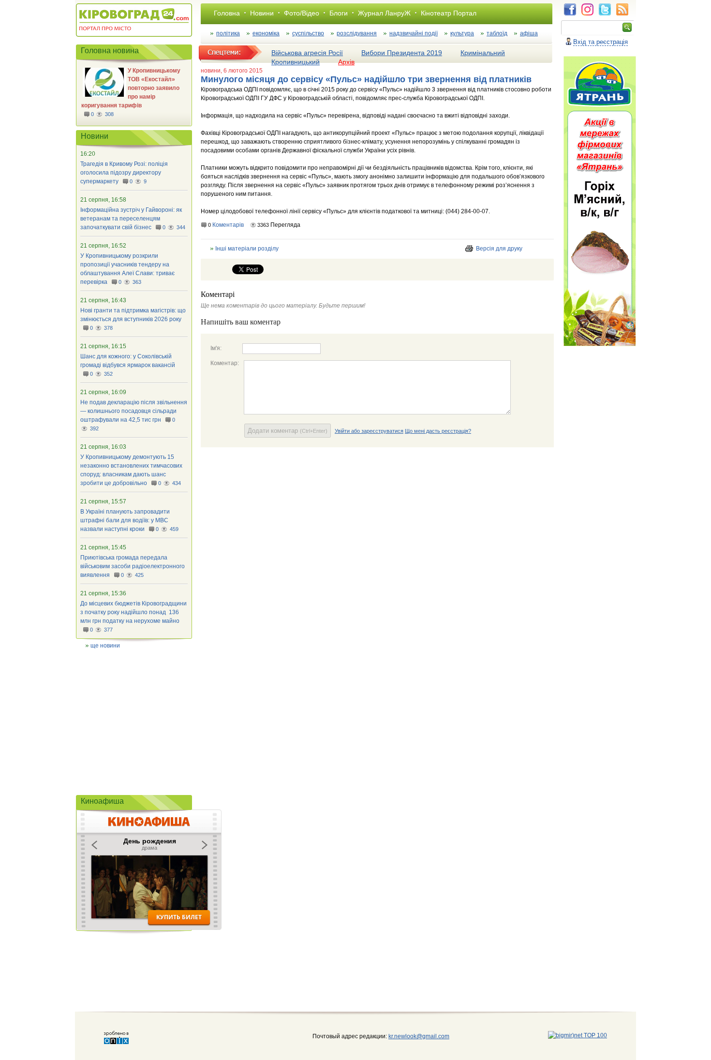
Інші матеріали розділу (247, 248)
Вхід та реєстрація (600, 41)
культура (462, 33)
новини (211, 70)
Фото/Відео (301, 13)
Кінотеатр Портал (448, 13)
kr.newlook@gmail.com (409, 1036)
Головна (227, 13)
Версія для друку (499, 248)
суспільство (308, 33)
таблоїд (497, 33)
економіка (266, 33)
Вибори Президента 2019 (401, 53)
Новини (262, 13)
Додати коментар (287, 430)
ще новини (105, 645)
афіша (529, 33)
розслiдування (357, 33)
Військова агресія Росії (307, 53)
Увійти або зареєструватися (369, 431)
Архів (346, 62)
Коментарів (228, 224)
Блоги (338, 13)
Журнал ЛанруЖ (384, 13)
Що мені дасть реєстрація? (438, 431)
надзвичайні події (413, 33)
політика (228, 33)
